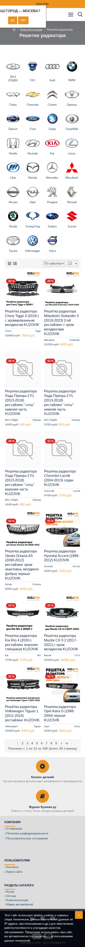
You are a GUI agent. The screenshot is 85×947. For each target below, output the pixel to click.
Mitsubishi (49, 340)
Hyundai (48, 566)
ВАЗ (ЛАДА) (11, 420)
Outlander (75, 340)
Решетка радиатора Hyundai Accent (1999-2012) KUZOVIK (61, 555)
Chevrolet (49, 491)
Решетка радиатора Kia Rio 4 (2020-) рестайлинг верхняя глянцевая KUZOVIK (21, 642)
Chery (8, 331)
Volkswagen (11, 726)
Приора (36, 420)
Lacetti (76, 491)
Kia (6, 655)
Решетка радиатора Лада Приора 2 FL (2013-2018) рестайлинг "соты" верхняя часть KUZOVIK (21, 482)
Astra (77, 726)
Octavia (36, 584)
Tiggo (38, 331)
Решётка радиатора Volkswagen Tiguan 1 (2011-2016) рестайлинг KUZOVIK (22, 713)
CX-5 (77, 655)
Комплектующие (31, 29)
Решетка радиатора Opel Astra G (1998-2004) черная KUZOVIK (60, 713)
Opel (46, 726)
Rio (39, 655)
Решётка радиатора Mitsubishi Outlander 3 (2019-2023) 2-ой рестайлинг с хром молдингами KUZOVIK (61, 322)
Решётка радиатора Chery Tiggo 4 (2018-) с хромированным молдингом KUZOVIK (22, 318)
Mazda (47, 655)
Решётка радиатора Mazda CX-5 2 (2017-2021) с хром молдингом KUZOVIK (61, 642)
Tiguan (37, 726)
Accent (76, 566)
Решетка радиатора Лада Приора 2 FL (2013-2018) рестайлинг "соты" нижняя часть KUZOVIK (21, 402)
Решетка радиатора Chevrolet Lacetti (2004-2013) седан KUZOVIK (60, 478)
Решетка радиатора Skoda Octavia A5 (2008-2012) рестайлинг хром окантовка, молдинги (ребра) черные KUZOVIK (22, 564)
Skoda (8, 584)
